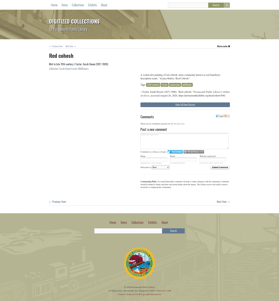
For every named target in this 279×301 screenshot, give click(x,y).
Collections (78, 4)
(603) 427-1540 (164, 290)
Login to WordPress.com (194, 151)
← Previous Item (56, 46)
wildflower (187, 85)
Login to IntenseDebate (175, 151)
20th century (153, 85)
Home (54, 4)
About (104, 4)
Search (216, 5)
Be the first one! (178, 123)
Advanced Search (227, 5)
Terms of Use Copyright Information (144, 294)
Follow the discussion (227, 115)
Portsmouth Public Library (143, 287)
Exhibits (92, 4)
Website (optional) (208, 156)
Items (65, 4)
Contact (121, 294)
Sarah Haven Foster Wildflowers (74, 69)
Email (172, 156)
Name (142, 156)
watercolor (175, 85)
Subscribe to (146, 167)
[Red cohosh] (92, 73)
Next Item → (71, 46)
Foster (165, 85)
